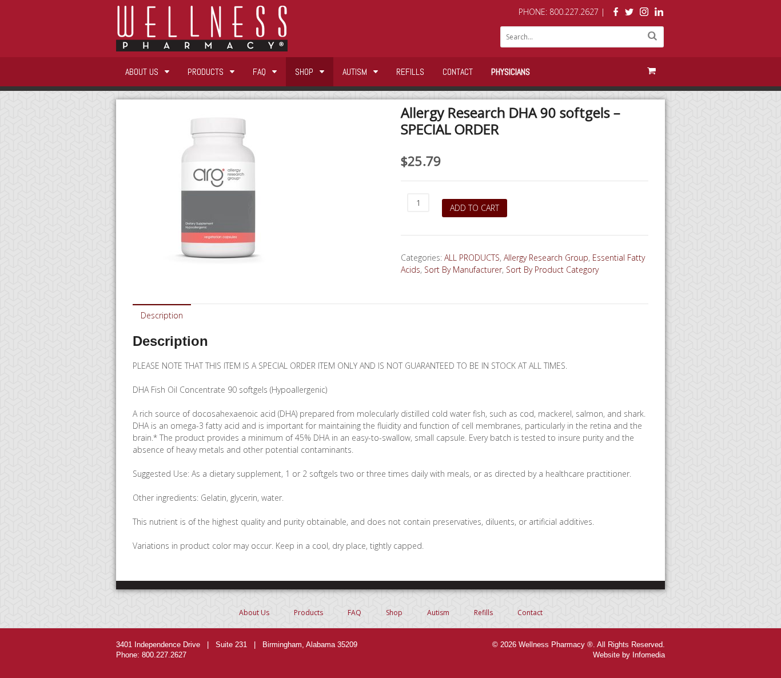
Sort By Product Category (552, 269)
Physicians (510, 72)
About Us (141, 72)
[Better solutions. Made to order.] (202, 45)
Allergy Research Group (546, 257)
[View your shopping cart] (651, 71)
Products (206, 72)
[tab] (162, 314)
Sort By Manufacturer (463, 269)
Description (162, 315)
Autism (354, 72)
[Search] (652, 36)
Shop (304, 72)
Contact (458, 72)
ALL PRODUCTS (472, 257)
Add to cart (474, 207)
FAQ (259, 72)
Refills (410, 72)
